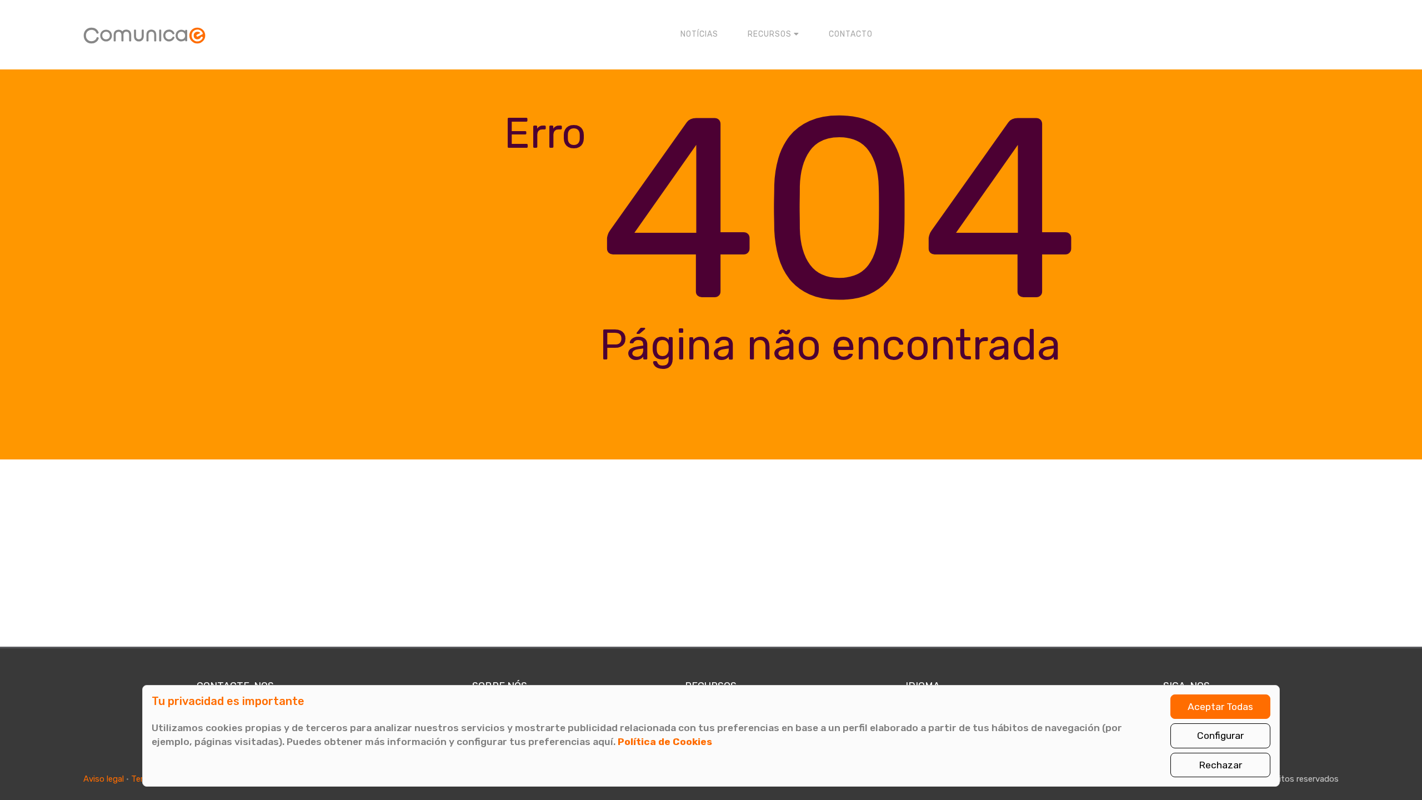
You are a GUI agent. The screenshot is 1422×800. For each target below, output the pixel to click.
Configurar (1220, 735)
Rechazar (1220, 765)
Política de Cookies (665, 741)
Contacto (851, 34)
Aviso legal (103, 779)
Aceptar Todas (1220, 706)
